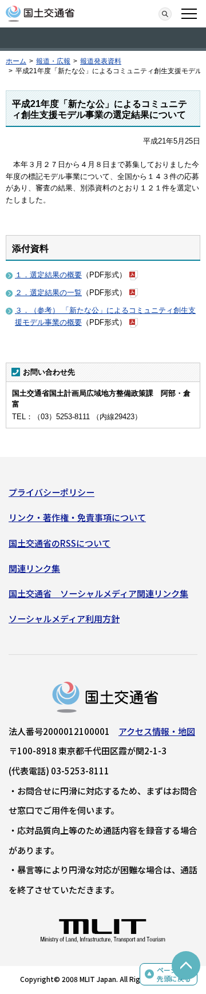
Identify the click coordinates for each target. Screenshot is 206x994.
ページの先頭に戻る (174, 974)
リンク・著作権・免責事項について (77, 517)
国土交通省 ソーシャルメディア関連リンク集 (98, 593)
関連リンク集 (34, 568)
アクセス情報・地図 (156, 731)
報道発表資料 (100, 61)
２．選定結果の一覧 (48, 292)
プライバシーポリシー (51, 492)
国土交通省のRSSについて (59, 543)
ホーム (16, 61)
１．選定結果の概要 (48, 275)
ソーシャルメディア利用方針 (64, 619)
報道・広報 (53, 61)
